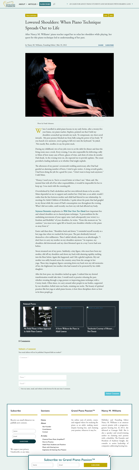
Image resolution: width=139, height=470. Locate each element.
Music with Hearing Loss (50, 447)
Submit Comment (112, 394)
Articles (32, 4)
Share (100, 45)
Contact (45, 432)
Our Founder (46, 426)
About (22, 4)
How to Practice (48, 442)
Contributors (46, 429)
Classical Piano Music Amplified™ (53, 439)
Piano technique (31, 15)
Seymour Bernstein (43, 211)
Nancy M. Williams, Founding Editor (41, 45)
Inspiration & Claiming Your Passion (54, 450)
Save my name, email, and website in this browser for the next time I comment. (45, 389)
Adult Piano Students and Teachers (54, 444)
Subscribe (45, 4)
